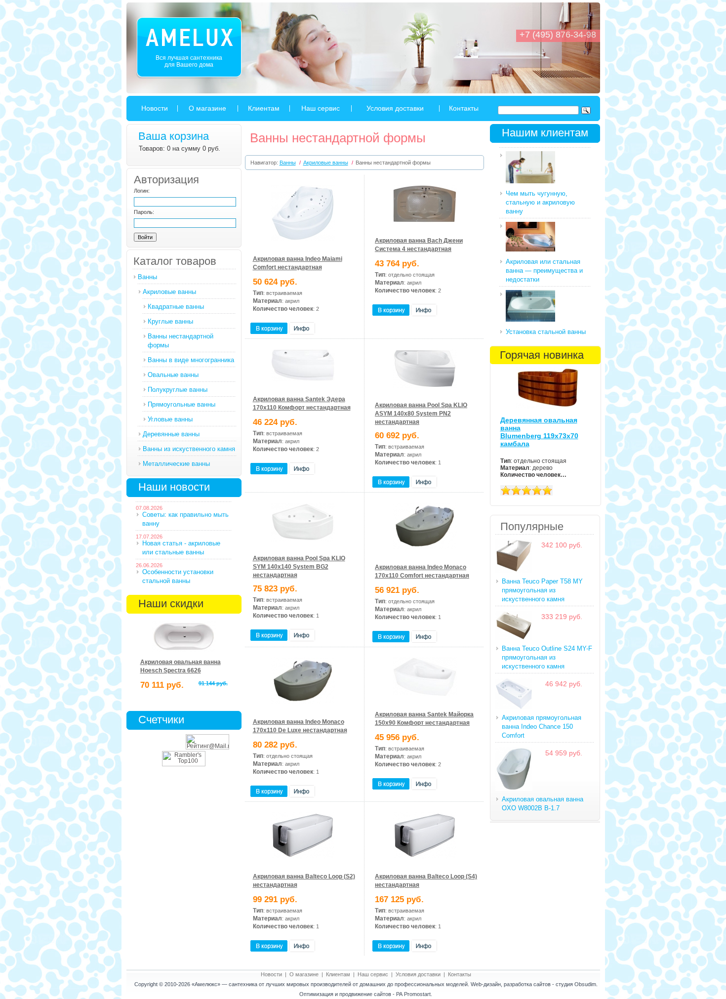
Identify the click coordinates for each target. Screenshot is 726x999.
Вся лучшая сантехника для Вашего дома (189, 61)
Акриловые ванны (169, 291)
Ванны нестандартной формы (180, 341)
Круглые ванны (170, 321)
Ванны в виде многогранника (191, 360)
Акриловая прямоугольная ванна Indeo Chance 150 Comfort (541, 726)
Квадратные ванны (176, 306)
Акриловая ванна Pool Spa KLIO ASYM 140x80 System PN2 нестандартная (421, 413)
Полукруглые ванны (177, 389)
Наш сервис (320, 108)
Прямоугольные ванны (181, 404)
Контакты (464, 108)
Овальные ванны (173, 374)
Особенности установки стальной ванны (177, 576)
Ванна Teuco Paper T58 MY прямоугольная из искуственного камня (542, 590)
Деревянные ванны (171, 434)
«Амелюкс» (206, 984)
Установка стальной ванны (546, 331)
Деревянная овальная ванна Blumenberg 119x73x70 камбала (539, 432)
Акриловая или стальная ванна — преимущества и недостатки (544, 270)
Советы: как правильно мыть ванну (185, 519)
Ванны (147, 277)
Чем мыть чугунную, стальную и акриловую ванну (540, 202)
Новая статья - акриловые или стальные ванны (181, 548)
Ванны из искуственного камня (189, 449)
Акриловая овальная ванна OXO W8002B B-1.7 (542, 803)
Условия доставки (395, 108)
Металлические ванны (176, 463)
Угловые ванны (170, 419)
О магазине (207, 108)
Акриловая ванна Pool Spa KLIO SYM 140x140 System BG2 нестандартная (299, 567)
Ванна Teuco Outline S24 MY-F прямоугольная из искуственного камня (547, 657)
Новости (154, 108)
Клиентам (264, 108)
